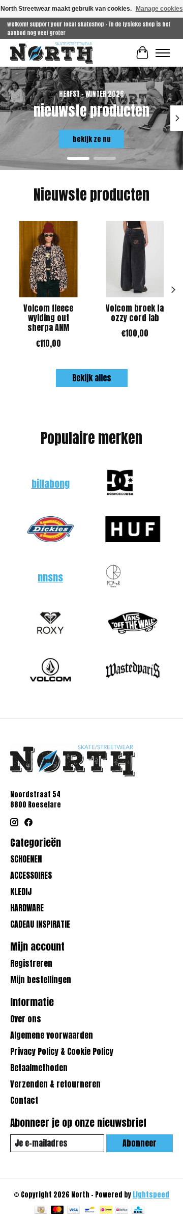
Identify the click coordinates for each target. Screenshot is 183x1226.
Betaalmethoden (39, 1068)
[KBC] (138, 1211)
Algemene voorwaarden (51, 1035)
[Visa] (73, 1211)
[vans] (133, 624)
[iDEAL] (106, 1211)
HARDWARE (27, 908)
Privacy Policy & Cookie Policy (61, 1051)
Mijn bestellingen (40, 979)
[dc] (120, 483)
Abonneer (140, 1143)
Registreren (31, 963)
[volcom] (50, 671)
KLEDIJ (21, 891)
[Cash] (41, 1211)
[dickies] (50, 530)
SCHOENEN (26, 859)
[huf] (133, 530)
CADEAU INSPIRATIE (40, 924)
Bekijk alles (91, 378)
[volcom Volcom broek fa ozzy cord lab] (135, 259)
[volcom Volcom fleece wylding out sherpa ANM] (48, 259)
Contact (24, 1100)
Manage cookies (159, 8)
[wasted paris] (133, 671)
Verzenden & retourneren (55, 1084)
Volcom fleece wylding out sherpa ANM (48, 317)
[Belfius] (121, 1211)
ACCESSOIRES (31, 875)
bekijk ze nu (92, 139)
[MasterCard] (57, 1211)
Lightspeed (151, 1194)
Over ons (25, 1019)
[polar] (113, 577)
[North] (51, 52)
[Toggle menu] (162, 53)
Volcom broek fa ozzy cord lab (135, 313)
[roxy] (50, 624)
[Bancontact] (89, 1211)
